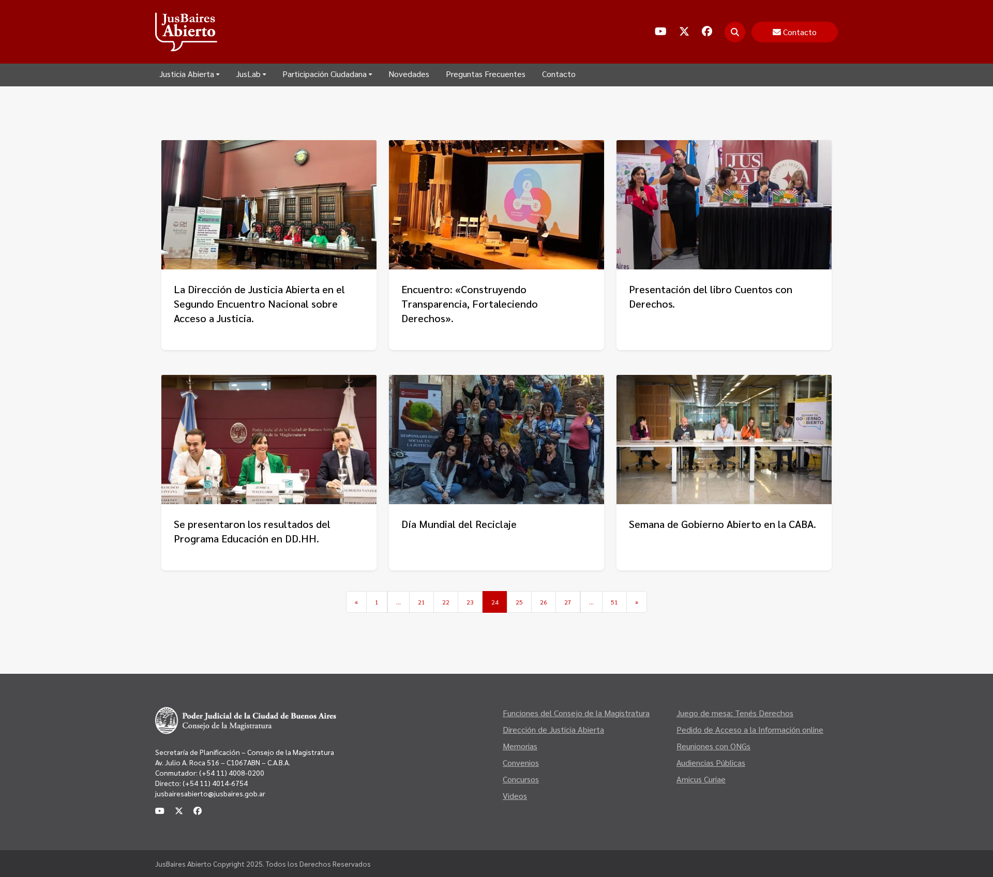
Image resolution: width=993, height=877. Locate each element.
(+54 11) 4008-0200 (231, 772)
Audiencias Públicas (710, 762)
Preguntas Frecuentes (485, 73)
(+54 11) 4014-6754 (215, 783)
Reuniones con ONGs (713, 745)
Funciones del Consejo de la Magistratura (576, 712)
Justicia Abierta (186, 73)
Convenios (521, 762)
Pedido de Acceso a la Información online (749, 729)
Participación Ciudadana (324, 73)
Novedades (408, 73)
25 (519, 602)
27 (567, 602)
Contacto (559, 73)
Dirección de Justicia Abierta (553, 729)
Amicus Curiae (701, 779)
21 (421, 602)
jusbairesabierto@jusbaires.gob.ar (210, 793)
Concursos (521, 779)
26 (543, 602)
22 (445, 602)
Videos (515, 795)
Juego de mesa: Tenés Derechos (734, 712)
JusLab (248, 73)
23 (470, 602)
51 (614, 602)
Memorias (520, 745)
